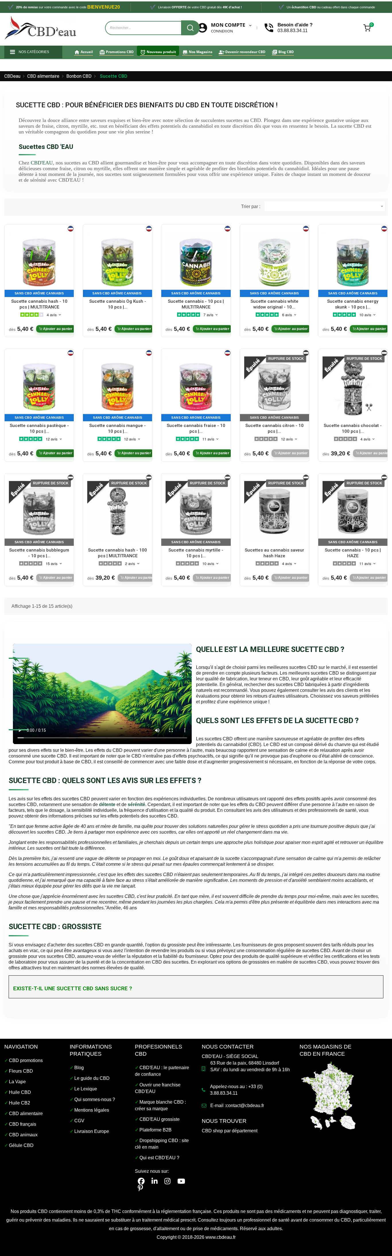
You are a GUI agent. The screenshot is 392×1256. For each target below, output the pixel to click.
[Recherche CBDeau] (190, 27)
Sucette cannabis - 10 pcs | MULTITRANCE (196, 304)
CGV (79, 1120)
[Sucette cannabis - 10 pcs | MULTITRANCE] (196, 261)
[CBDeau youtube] (181, 1181)
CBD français (22, 1124)
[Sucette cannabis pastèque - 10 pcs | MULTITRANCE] (39, 386)
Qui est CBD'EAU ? (159, 1157)
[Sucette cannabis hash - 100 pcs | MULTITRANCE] (117, 510)
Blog (79, 1067)
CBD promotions (26, 1060)
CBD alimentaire (26, 1113)
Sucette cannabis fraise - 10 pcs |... (196, 428)
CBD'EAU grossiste (159, 1119)
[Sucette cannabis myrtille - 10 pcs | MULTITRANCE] (196, 510)
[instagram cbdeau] (167, 1181)
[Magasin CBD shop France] (329, 1095)
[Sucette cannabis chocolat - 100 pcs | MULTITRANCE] (353, 386)
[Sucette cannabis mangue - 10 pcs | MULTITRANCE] (117, 386)
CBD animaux (23, 1134)
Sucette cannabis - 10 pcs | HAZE (353, 553)
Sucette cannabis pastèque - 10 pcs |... (39, 428)
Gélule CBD (21, 1145)
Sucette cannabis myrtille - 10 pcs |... (195, 553)
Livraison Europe (91, 1131)
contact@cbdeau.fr (245, 1105)
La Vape (17, 1081)
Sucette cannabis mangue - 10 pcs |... (117, 428)
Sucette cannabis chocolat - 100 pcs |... (353, 428)
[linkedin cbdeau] (155, 1181)
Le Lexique (85, 1088)
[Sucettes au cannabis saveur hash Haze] (274, 510)
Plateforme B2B (155, 1129)
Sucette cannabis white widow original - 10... (274, 304)
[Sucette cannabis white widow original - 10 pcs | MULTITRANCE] (274, 261)
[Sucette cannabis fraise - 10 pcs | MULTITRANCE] (196, 386)
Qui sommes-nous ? (94, 1099)
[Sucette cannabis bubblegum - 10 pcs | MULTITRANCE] (39, 510)
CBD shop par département (229, 1130)
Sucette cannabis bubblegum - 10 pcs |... (39, 553)
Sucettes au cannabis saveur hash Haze (274, 553)
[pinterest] (140, 1188)
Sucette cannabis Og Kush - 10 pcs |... (117, 304)
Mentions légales (91, 1110)
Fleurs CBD (21, 1071)
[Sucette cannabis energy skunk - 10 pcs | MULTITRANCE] (353, 261)
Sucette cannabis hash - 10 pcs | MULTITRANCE (39, 304)
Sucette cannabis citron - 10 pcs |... (274, 428)
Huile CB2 (19, 1102)
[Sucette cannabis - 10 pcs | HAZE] (353, 510)
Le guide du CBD (92, 1078)
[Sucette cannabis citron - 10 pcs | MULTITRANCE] (274, 386)
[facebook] (141, 1181)
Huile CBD (20, 1092)
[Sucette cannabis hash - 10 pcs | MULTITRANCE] (39, 261)
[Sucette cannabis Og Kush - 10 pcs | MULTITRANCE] (117, 261)
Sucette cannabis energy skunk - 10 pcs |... (352, 304)
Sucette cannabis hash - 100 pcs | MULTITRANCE (117, 553)
